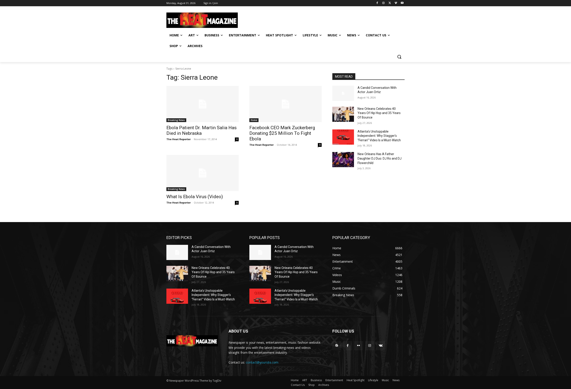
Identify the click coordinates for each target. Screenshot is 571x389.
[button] (399, 56)
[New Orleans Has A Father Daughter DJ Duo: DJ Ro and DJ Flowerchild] (343, 159)
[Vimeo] (395, 3)
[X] (389, 3)
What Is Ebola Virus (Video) (194, 196)
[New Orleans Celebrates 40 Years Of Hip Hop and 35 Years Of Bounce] (343, 114)
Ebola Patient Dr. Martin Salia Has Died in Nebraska (201, 130)
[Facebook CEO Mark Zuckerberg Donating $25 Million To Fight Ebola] (285, 104)
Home (254, 120)
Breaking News (176, 120)
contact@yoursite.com (262, 362)
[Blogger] (336, 345)
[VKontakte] (380, 345)
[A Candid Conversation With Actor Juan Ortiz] (343, 93)
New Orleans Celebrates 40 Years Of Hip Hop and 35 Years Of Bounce (379, 113)
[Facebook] (377, 3)
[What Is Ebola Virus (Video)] (202, 173)
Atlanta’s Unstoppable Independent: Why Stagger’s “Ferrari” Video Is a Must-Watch (379, 136)
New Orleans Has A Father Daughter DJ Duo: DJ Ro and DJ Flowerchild (379, 158)
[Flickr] (358, 345)
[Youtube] (402, 3)
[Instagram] (383, 3)
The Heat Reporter (178, 139)
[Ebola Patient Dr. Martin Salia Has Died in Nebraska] (202, 104)
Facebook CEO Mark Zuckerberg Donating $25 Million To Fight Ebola (282, 133)
